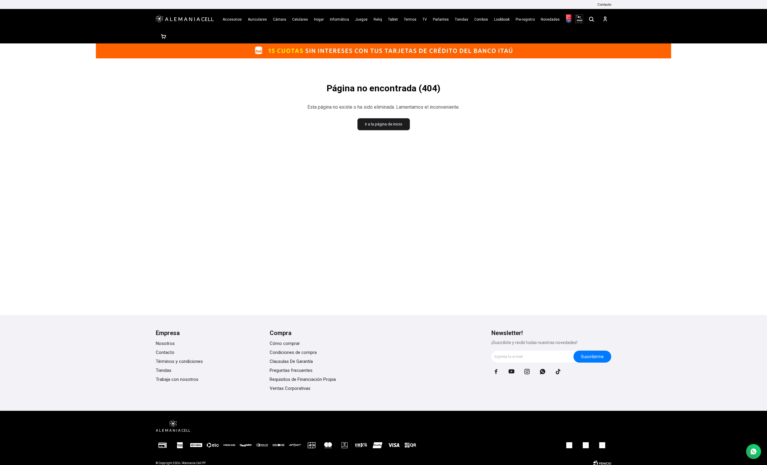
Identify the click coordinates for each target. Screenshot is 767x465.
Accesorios (232, 19)
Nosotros (165, 343)
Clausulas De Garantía (291, 361)
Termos (410, 19)
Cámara (279, 19)
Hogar (319, 19)
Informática (339, 19)
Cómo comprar (285, 343)
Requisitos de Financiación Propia (303, 379)
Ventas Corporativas (290, 388)
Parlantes (441, 19)
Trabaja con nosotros (177, 379)
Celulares (300, 19)
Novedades (550, 19)
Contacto (604, 4)
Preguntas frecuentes (291, 370)
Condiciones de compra (293, 352)
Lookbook (502, 19)
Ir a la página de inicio (383, 124)
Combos (481, 19)
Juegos (361, 19)
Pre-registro (525, 19)
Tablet (393, 19)
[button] (591, 18)
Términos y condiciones (179, 361)
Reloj (378, 19)
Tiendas (461, 19)
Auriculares (257, 19)
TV (424, 19)
